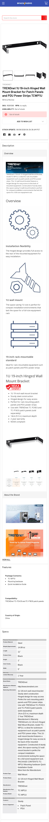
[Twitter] (19, 134)
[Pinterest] (24, 134)
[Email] (9, 134)
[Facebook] (4, 134)
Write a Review (8, 100)
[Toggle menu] (3, 3)
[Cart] (46, 3)
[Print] (14, 134)
